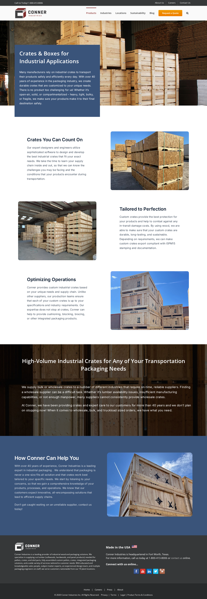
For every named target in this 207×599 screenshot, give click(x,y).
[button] (187, 13)
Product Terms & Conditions (140, 595)
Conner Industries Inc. (71, 595)
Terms (113, 595)
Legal (122, 595)
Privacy (104, 595)
